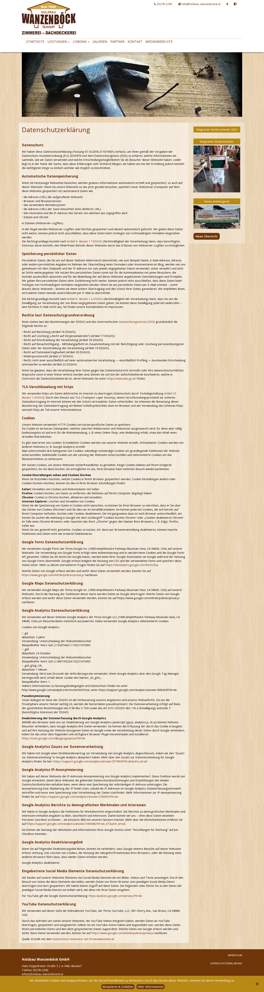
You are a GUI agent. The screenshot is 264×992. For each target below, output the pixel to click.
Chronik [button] (80, 42)
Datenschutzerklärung (226, 963)
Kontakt (135, 42)
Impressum (235, 955)
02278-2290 (164, 4)
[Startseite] (47, 17)
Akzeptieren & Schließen (117, 987)
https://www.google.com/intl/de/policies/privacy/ (53, 575)
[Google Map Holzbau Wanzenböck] (227, 4)
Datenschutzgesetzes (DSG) (137, 322)
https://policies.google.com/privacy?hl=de (115, 896)
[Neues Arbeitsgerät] (216, 217)
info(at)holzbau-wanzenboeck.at (42, 974)
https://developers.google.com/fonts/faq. (131, 565)
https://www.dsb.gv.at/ (121, 378)
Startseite (35, 42)
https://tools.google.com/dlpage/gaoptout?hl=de (53, 738)
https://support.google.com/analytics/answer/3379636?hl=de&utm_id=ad (100, 761)
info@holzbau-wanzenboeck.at (201, 4)
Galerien (100, 42)
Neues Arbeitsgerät (216, 201)
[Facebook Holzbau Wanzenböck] (235, 4)
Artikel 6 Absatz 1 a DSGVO (85, 299)
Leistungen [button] (58, 42)
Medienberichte (159, 42)
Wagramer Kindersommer (217, 141)
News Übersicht (207, 236)
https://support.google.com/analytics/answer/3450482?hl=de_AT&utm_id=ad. (76, 824)
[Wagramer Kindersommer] (216, 169)
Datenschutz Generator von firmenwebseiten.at (83, 939)
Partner (117, 42)
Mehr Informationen (151, 987)
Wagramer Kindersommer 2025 (216, 129)
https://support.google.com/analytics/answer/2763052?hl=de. (79, 796)
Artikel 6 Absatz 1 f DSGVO (84, 241)
